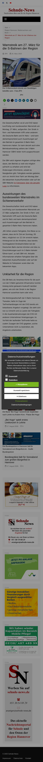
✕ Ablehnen (21, 396)
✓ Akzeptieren (21, 384)
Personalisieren (21, 401)
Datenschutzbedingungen (21, 405)
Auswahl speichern (21, 390)
